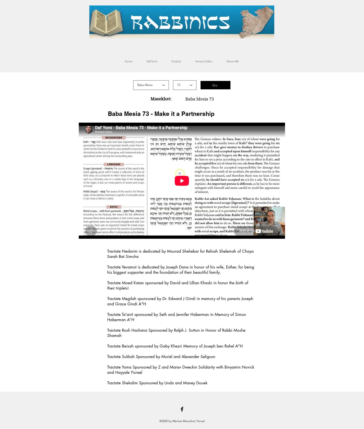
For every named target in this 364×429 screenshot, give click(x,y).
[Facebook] (182, 409)
